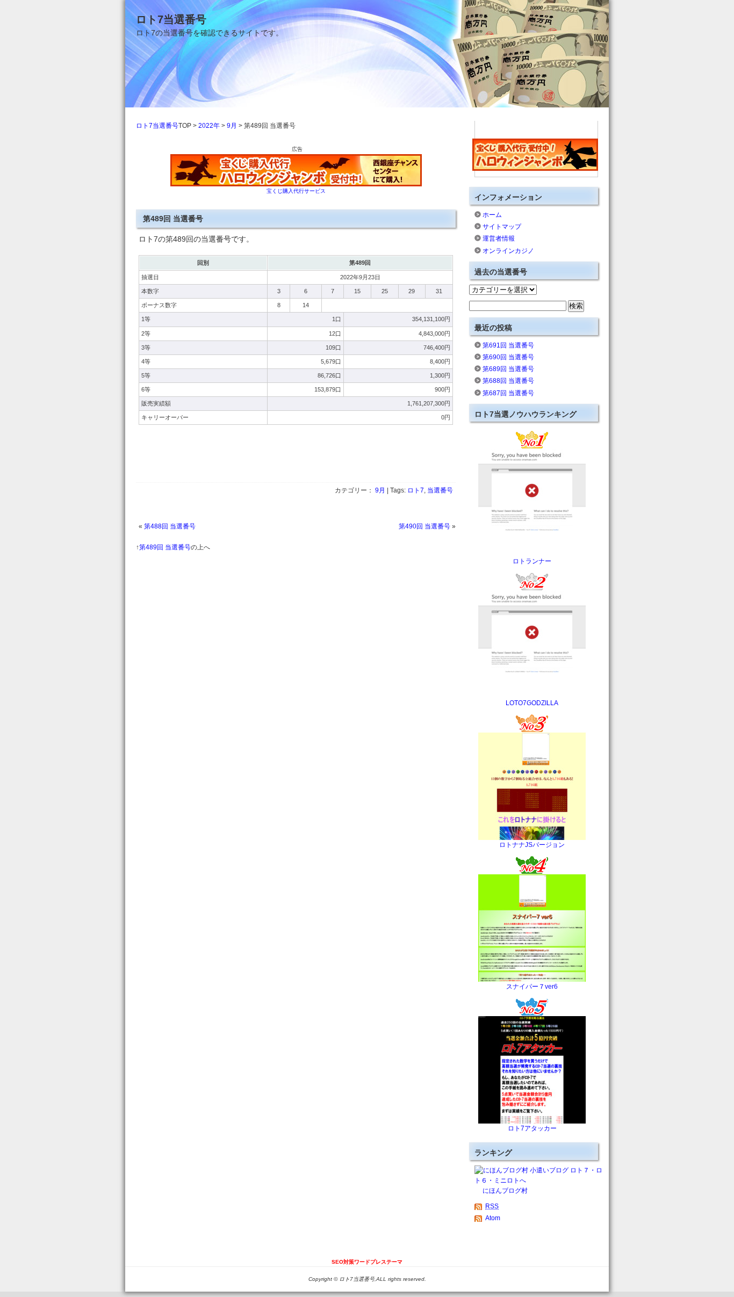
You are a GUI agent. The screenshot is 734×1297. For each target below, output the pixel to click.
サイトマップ (502, 226)
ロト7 (415, 490)
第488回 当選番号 (170, 526)
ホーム (492, 215)
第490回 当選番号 (424, 526)
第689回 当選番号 (508, 369)
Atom (492, 1218)
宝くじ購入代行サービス (296, 191)
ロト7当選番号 (171, 19)
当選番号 (440, 490)
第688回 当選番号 (508, 381)
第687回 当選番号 (508, 393)
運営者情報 (499, 238)
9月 (232, 125)
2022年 (209, 125)
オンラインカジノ (508, 251)
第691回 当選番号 (508, 345)
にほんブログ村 (505, 1190)
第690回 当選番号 (508, 357)
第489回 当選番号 (165, 547)
